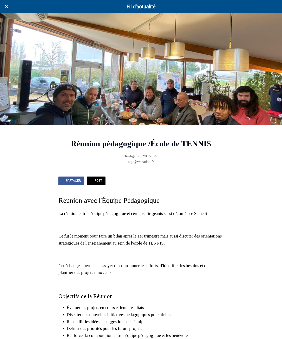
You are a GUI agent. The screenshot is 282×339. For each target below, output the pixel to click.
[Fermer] (6, 6)
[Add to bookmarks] (209, 181)
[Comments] (219, 181)
